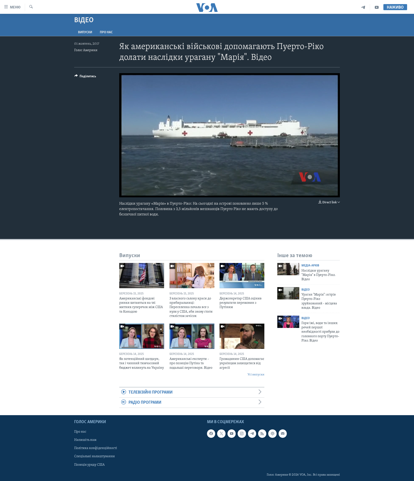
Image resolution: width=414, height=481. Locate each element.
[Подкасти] (272, 434)
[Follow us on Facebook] (211, 434)
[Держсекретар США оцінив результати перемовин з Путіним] (242, 275)
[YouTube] (376, 7)
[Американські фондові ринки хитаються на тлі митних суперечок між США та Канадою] (141, 275)
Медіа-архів (310, 265)
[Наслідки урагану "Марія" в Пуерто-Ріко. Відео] (288, 269)
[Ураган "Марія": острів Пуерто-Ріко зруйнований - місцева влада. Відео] (288, 293)
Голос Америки (85, 50)
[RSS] (262, 434)
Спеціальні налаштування (94, 456)
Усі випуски (256, 374)
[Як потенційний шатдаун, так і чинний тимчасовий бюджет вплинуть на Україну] (141, 336)
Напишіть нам (85, 440)
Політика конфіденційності (95, 448)
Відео (305, 289)
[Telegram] (363, 7)
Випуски (85, 32)
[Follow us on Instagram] (242, 434)
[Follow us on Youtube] (231, 434)
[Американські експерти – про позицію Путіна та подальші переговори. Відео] (191, 336)
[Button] (85, 77)
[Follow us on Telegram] (252, 434)
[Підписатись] (283, 434)
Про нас (106, 32)
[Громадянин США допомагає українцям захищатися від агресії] (242, 336)
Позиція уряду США (89, 465)
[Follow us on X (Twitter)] (221, 434)
